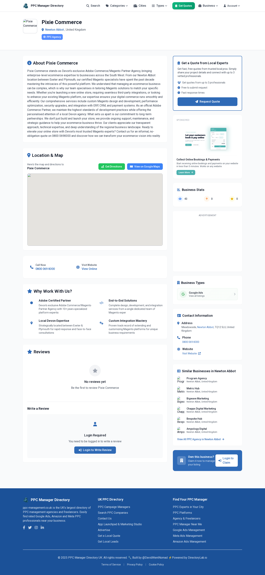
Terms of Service (111, 564)
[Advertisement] (207, 243)
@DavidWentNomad (155, 557)
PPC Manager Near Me (187, 524)
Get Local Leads (108, 541)
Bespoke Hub (194, 418)
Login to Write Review (97, 450)
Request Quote (210, 101)
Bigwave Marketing (198, 398)
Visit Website (189, 353)
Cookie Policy (156, 564)
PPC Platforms (182, 512)
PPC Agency (54, 37)
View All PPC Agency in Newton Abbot (199, 439)
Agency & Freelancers (186, 518)
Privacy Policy (135, 564)
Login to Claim (228, 460)
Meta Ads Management (187, 536)
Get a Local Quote (109, 536)
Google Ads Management (189, 530)
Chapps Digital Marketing (201, 408)
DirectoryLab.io (197, 557)
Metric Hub (193, 388)
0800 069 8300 (190, 341)
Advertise (104, 530)
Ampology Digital (197, 428)
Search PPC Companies (113, 512)
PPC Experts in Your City (188, 507)
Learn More (184, 172)
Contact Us (105, 518)
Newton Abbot (54, 29)
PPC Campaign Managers (114, 507)
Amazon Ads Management (189, 541)
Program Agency (197, 378)
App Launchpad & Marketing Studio (120, 524)
